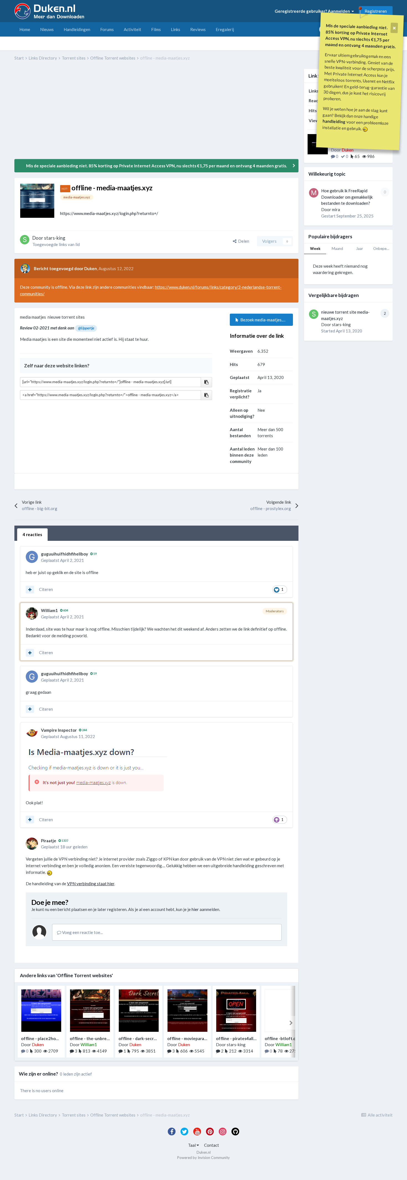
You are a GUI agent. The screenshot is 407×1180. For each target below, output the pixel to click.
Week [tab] (315, 248)
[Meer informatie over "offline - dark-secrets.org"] (139, 1010)
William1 (49, 610)
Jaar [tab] (359, 248)
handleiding (334, 121)
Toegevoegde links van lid (56, 244)
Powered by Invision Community (203, 1157)
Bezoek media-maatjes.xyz (264, 319)
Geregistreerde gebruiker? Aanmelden (313, 11)
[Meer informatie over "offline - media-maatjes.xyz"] (37, 200)
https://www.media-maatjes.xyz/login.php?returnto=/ (109, 213)
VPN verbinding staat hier (90, 883)
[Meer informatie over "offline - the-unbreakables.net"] (90, 1010)
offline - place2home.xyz (45, 1038)
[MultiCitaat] (30, 589)
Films (156, 29)
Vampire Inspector (59, 730)
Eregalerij (225, 29)
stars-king (341, 324)
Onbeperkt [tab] (382, 248)
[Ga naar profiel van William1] (32, 613)
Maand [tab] (337, 248)
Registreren (376, 11)
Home (24, 29)
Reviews (198, 29)
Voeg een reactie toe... (82, 932)
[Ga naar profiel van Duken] (25, 268)
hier (195, 909)
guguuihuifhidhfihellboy (64, 553)
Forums (107, 29)
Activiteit (132, 29)
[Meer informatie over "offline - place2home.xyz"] (41, 1010)
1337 (64, 840)
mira (336, 209)
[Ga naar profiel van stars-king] (24, 239)
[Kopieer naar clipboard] (206, 382)
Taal (192, 1145)
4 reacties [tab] (32, 534)
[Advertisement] (115, 114)
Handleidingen (77, 29)
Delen (242, 241)
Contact (211, 1145)
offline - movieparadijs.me (192, 1038)
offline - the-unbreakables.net (99, 1038)
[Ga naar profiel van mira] (313, 193)
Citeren (46, 589)
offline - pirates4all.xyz (238, 1038)
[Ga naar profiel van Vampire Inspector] (32, 733)
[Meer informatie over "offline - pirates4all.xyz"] (236, 1010)
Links (175, 29)
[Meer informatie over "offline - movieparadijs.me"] (187, 1010)
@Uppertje (86, 328)
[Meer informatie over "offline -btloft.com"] (285, 1010)
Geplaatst (62, 560)
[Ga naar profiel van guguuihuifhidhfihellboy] (32, 557)
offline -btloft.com (283, 1038)
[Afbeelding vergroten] (96, 769)
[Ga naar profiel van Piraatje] (32, 844)
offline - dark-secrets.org (143, 1038)
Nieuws (47, 29)
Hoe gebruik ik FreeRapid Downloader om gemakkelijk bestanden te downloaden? (347, 197)
